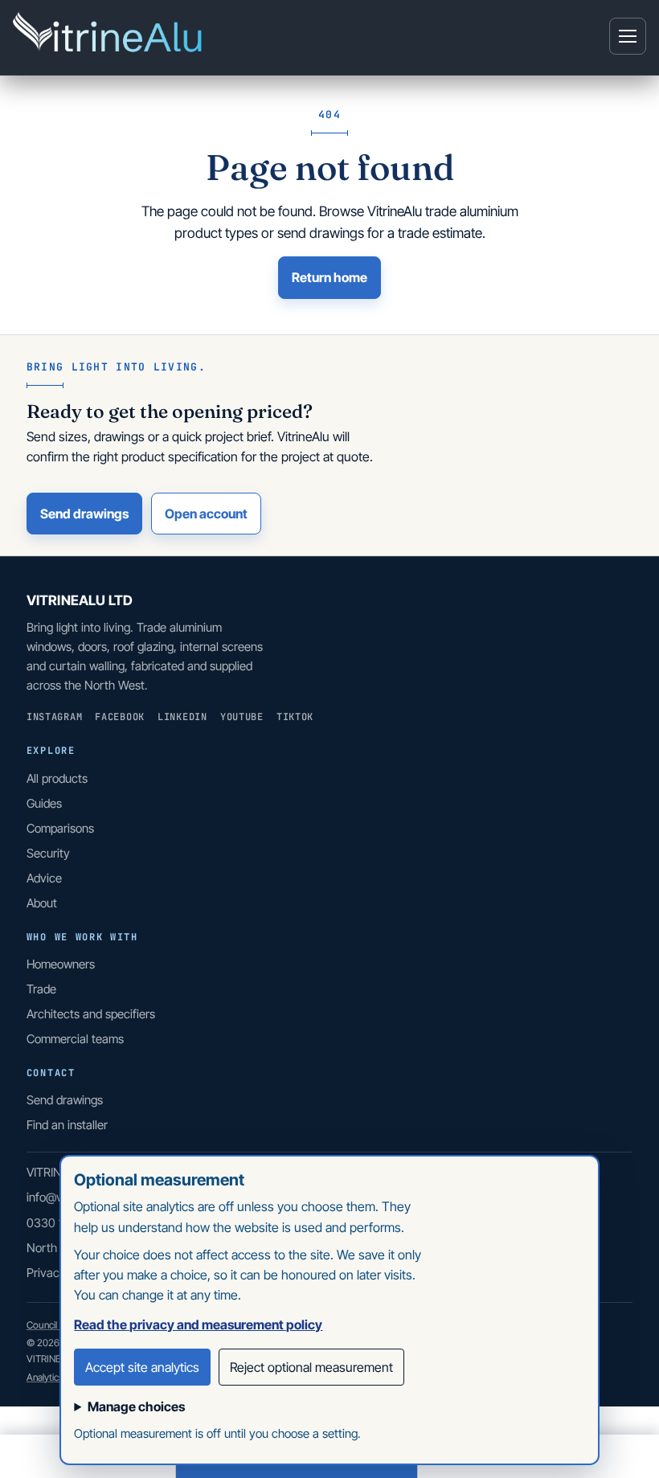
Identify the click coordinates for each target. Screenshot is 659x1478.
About (42, 903)
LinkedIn (182, 716)
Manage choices (136, 1406)
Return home (329, 277)
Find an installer (67, 1124)
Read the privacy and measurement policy (198, 1324)
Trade (41, 989)
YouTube (242, 716)
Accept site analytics (142, 1367)
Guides (44, 803)
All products (57, 778)
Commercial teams (75, 1038)
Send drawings (84, 514)
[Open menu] (627, 36)
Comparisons (60, 828)
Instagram (54, 716)
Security (48, 853)
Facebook (120, 716)
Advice (44, 878)
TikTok (294, 716)
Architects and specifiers (91, 1013)
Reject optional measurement (311, 1367)
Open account (206, 514)
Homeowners (61, 964)
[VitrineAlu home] (109, 36)
